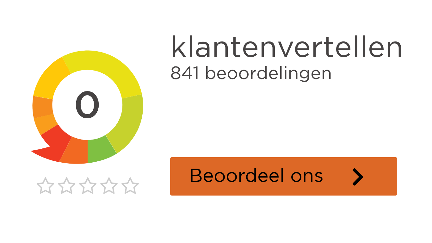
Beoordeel (293, 176)
